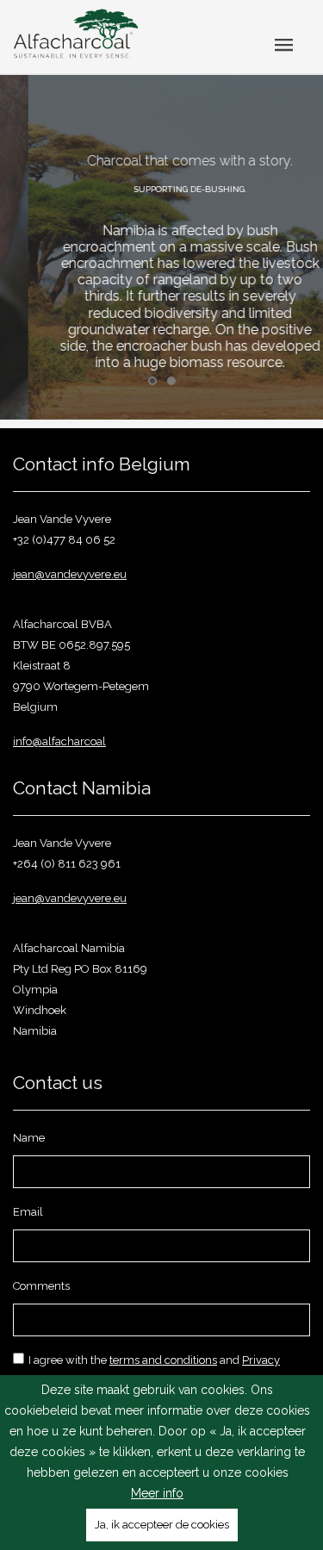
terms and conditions (163, 1360)
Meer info (157, 1493)
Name (29, 1137)
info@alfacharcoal (59, 741)
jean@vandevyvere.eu (70, 574)
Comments (41, 1285)
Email (28, 1211)
